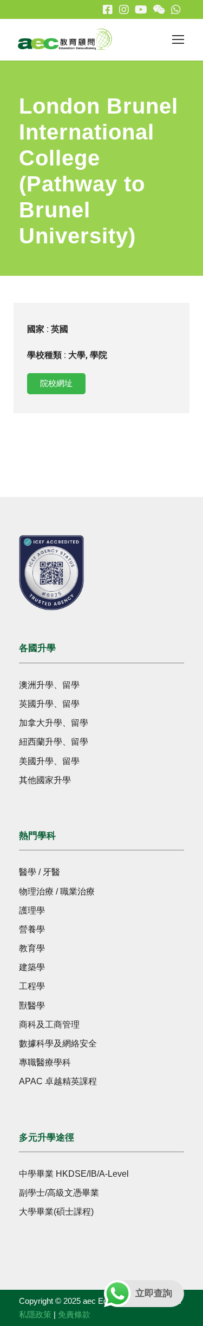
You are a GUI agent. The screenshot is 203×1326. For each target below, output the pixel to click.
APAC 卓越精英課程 (58, 1081)
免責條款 (74, 1314)
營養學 (32, 929)
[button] (56, 383)
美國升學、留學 (49, 761)
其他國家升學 (45, 780)
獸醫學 (32, 1005)
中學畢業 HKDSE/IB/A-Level (74, 1173)
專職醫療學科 (45, 1062)
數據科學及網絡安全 (58, 1043)
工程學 (32, 986)
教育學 (32, 948)
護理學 (32, 910)
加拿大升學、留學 (53, 722)
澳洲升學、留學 (49, 684)
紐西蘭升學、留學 (53, 741)
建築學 (32, 967)
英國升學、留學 (49, 703)
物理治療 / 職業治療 (57, 891)
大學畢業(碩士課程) (56, 1211)
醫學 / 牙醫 (39, 872)
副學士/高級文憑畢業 (59, 1192)
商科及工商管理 (49, 1024)
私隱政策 (35, 1314)
